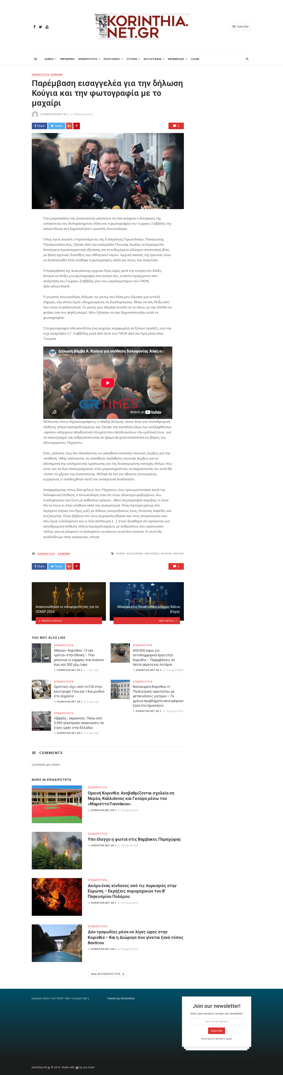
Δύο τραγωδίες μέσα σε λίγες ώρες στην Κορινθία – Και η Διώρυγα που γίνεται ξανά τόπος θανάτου (135, 937)
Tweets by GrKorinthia (121, 998)
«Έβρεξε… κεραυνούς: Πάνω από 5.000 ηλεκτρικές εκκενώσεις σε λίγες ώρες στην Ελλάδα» (79, 723)
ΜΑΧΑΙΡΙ (179, 553)
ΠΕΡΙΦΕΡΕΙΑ (67, 59)
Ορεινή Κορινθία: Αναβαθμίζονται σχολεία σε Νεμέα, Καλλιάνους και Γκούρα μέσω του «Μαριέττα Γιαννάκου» (131, 798)
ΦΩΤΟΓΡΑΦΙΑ (152, 59)
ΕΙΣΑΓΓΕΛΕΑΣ (153, 553)
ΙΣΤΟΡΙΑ (132, 59)
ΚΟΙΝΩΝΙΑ (57, 74)
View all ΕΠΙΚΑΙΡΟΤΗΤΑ (105, 974)
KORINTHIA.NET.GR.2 (56, 114)
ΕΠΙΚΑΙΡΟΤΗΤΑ (87, 59)
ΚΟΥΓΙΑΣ (167, 553)
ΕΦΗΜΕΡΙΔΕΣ (176, 59)
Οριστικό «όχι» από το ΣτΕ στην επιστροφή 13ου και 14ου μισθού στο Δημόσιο (79, 691)
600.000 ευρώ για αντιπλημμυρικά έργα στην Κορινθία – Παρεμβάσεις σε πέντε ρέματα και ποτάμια (154, 658)
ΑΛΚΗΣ (121, 553)
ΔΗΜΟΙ (49, 59)
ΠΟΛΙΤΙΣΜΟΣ (112, 59)
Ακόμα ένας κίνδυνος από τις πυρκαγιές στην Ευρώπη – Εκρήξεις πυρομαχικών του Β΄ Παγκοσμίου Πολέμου (132, 891)
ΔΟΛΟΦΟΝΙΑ (135, 553)
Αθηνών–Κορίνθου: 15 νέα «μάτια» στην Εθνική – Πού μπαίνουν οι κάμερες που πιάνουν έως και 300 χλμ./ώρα (79, 658)
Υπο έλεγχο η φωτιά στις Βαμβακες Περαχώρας (134, 839)
